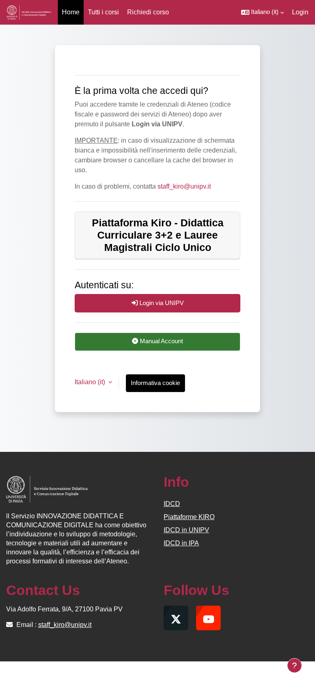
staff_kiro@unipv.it (184, 186)
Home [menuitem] (71, 12)
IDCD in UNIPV (186, 529)
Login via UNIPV (161, 303)
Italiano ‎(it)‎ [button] (91, 381)
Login (300, 12)
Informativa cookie (155, 383)
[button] (262, 12)
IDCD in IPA (181, 543)
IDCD (172, 503)
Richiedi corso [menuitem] (148, 12)
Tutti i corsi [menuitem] (103, 12)
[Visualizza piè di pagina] (294, 665)
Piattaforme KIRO (189, 516)
